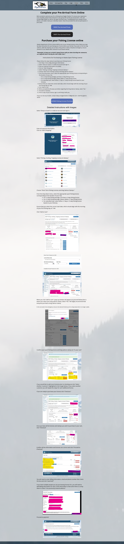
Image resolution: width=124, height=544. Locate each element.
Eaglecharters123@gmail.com (69, 95)
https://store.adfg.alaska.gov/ (50, 63)
